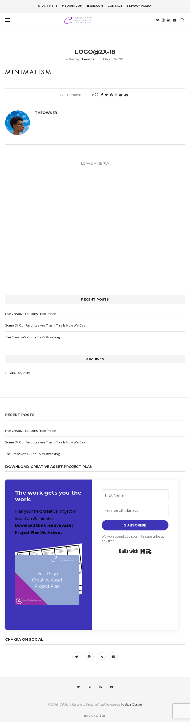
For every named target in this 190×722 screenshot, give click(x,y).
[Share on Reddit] (120, 94)
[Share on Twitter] (106, 94)
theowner (88, 59)
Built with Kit (135, 551)
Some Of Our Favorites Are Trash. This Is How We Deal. (46, 325)
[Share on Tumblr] (116, 94)
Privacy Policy (139, 5)
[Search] (182, 20)
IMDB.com (95, 5)
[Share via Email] (126, 94)
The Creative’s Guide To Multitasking (32, 337)
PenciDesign (133, 704)
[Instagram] (163, 20)
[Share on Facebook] (102, 94)
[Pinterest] (89, 657)
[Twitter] (157, 20)
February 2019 (19, 373)
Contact (115, 5)
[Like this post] (96, 94)
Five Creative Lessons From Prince (30, 313)
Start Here (47, 5)
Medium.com (72, 5)
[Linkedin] (168, 20)
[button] (48, 580)
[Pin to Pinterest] (111, 94)
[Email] (174, 20)
